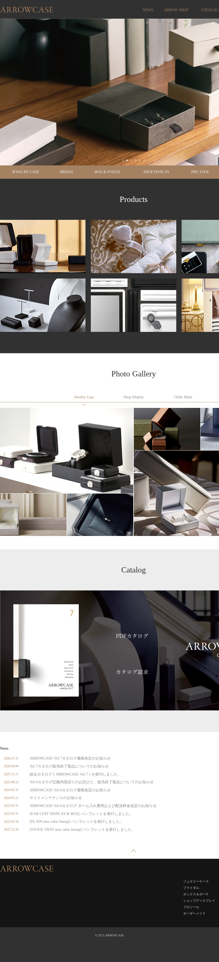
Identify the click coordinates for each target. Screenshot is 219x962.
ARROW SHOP (176, 10)
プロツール (191, 907)
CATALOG (209, 10)
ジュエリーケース (84, 397)
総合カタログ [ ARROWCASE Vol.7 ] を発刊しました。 (75, 774)
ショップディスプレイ (133, 397)
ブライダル (191, 888)
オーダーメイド (183, 397)
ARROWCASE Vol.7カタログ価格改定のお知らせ (70, 758)
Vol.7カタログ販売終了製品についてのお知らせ (69, 766)
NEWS (148, 10)
